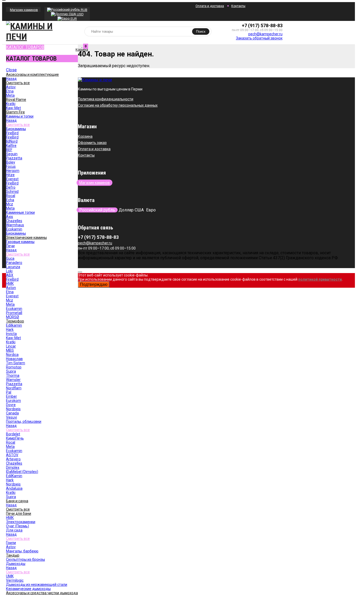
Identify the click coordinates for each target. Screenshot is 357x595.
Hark (10, 329)
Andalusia (14, 488)
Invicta (11, 334)
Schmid (12, 191)
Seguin (12, 154)
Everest (12, 179)
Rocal (10, 196)
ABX (9, 275)
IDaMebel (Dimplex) (22, 472)
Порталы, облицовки (23, 421)
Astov (11, 87)
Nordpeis (13, 409)
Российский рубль (97, 209)
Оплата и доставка (209, 6)
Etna (10, 91)
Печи (10, 246)
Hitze (10, 175)
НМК (10, 283)
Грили (11, 543)
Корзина (85, 136)
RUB (83, 10)
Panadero (14, 263)
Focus (11, 166)
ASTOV (12, 455)
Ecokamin (14, 229)
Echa (10, 200)
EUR (73, 19)
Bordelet (13, 434)
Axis (9, 217)
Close (11, 69)
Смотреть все (18, 125)
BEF (9, 150)
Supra (11, 371)
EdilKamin (14, 476)
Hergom (12, 171)
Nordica (12, 355)
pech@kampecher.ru (265, 34)
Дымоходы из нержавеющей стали (36, 584)
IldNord (12, 141)
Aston (11, 288)
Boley (10, 162)
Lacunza (13, 267)
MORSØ (12, 317)
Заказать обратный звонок (259, 38)
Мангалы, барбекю (22, 551)
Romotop (13, 367)
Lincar (11, 346)
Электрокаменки (20, 522)
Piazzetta (14, 158)
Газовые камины (20, 242)
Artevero (13, 459)
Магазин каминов (24, 10)
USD (80, 14)
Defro (10, 187)
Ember (11, 396)
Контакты (238, 6)
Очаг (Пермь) (17, 526)
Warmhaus (15, 225)
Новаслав (14, 359)
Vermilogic (15, 580)
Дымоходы (15, 564)
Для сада (14, 530)
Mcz (9, 204)
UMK (10, 576)
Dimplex (12, 467)
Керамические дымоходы (28, 589)
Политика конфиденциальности (105, 99)
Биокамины (16, 129)
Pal (8, 392)
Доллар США (131, 209)
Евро (151, 209)
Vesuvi (11, 417)
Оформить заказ (92, 143)
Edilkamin (14, 325)
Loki (9, 271)
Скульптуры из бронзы (25, 559)
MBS (10, 350)
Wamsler (13, 380)
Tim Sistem (15, 363)
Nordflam (13, 388)
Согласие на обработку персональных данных (118, 105)
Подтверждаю (93, 284)
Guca (10, 258)
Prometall (14, 313)
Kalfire (11, 145)
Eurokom (13, 400)
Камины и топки (19, 116)
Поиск (200, 31)
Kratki (10, 104)
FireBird (12, 133)
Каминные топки (20, 212)
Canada (12, 413)
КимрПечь (15, 438)
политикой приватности (320, 279)
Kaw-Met (13, 108)
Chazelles (14, 221)
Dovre (11, 405)
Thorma (12, 375)
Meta (10, 95)
